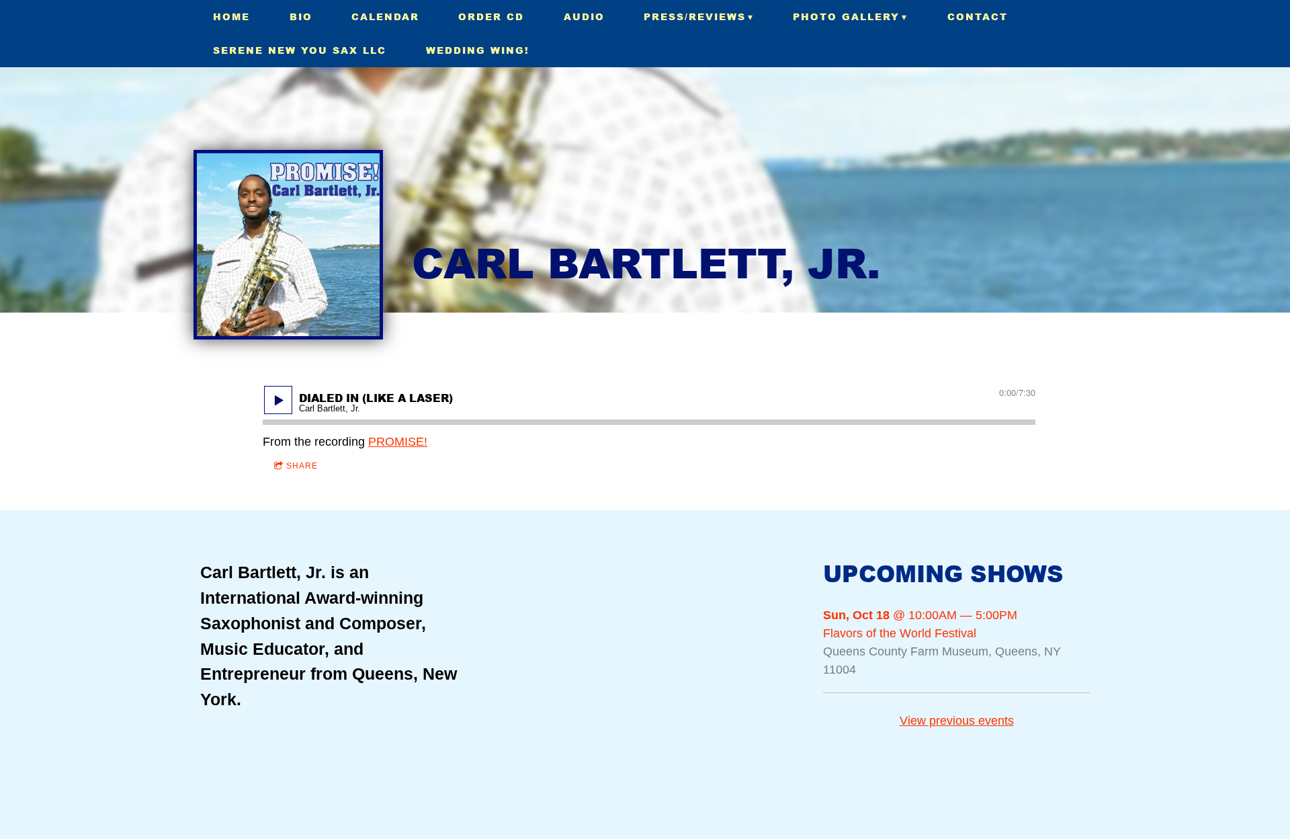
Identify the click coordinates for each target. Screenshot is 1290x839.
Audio (584, 16)
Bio (301, 16)
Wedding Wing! (477, 50)
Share (302, 466)
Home (231, 16)
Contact (977, 16)
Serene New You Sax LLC (299, 50)
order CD (491, 16)
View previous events (957, 720)
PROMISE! (397, 441)
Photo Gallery (846, 16)
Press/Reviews (695, 16)
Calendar (385, 16)
